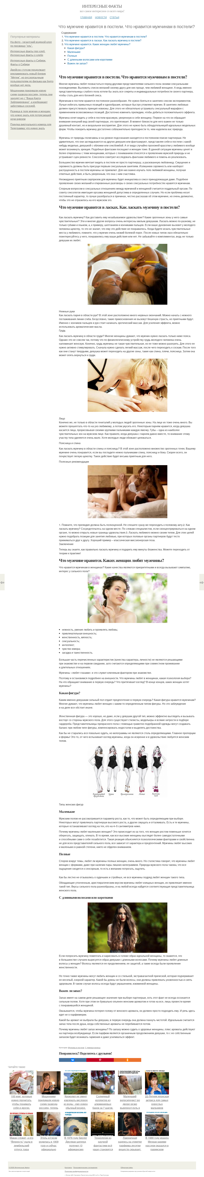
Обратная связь (127, 1167)
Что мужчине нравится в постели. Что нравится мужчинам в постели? (105, 36)
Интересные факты (102, 6)
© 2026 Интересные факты (19, 1167)
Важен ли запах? (77, 63)
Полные (72, 55)
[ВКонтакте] (72, 1060)
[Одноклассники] (127, 1060)
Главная (86, 17)
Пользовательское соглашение (85, 1167)
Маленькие (73, 52)
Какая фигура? (76, 48)
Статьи (114, 17)
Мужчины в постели (76, 1047)
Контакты (68, 1167)
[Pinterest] (100, 1060)
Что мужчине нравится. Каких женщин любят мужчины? (97, 44)
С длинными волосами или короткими (89, 59)
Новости (101, 17)
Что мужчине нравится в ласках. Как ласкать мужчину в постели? (102, 40)
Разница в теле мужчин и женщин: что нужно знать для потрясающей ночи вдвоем (30, 115)
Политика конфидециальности (76, 1171)
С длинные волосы (92, 1047)
